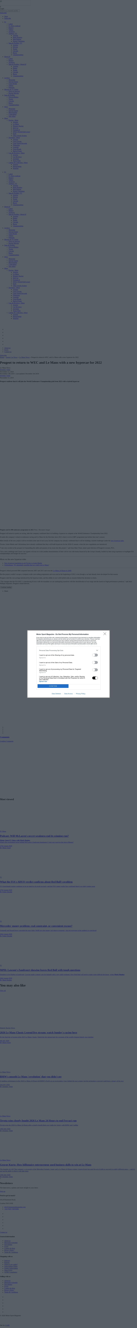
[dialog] (68, 664)
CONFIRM (53, 686)
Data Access (68, 694)
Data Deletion (56, 694)
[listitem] (68, 650)
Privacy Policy (80, 694)
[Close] (105, 634)
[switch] (95, 655)
